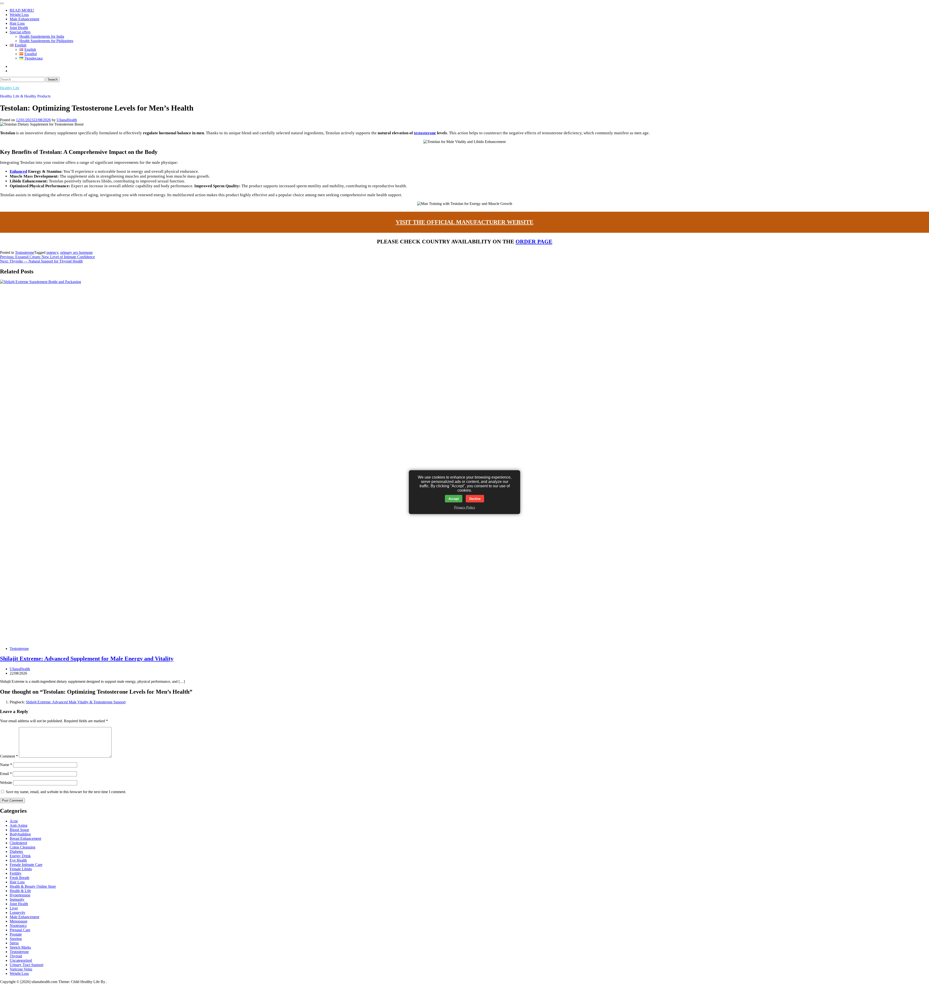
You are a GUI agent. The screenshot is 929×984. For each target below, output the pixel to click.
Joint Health (19, 28)
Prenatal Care (20, 930)
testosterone (425, 133)
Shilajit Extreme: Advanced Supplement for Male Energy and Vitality (86, 658)
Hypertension (20, 895)
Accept (454, 498)
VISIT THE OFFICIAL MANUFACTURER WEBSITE (464, 222)
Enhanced (18, 171)
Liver (14, 908)
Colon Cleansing (22, 847)
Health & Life (20, 891)
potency (52, 252)
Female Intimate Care (26, 865)
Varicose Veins (21, 969)
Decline (474, 498)
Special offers (20, 32)
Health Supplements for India (41, 36)
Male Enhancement (24, 19)
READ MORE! (22, 10)
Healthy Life (9, 88)
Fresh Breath (19, 878)
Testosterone (24, 252)
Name (6, 765)
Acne (14, 821)
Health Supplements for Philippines (46, 41)
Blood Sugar (19, 830)
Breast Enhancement (25, 838)
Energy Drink (20, 856)
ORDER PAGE (534, 242)
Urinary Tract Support (26, 965)
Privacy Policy (464, 507)
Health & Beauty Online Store (33, 886)
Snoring (16, 939)
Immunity (17, 899)
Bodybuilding (20, 834)
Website (6, 783)
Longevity (17, 912)
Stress (14, 943)
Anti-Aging (18, 825)
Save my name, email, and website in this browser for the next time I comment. (66, 792)
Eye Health (18, 860)
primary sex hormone (76, 252)
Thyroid (16, 956)
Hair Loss (17, 23)
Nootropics (18, 926)
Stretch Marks (20, 947)
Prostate (16, 934)
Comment (9, 756)
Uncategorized (21, 960)
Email (6, 774)
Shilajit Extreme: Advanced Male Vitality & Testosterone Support (76, 702)
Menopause (18, 921)
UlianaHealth (67, 120)
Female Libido (21, 869)
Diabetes (16, 851)
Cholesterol (18, 843)
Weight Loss (19, 15)
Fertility (16, 873)
